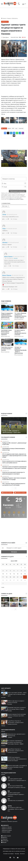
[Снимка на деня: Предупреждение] (14, 604)
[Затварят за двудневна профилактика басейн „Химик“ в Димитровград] (21, 342)
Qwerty (10, 805)
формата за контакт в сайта (16, 199)
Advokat (16, 258)
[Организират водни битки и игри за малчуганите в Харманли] (7, 325)
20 (14, 577)
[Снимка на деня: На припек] (14, 599)
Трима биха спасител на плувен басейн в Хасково (7, 349)
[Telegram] (20, 133)
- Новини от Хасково (6, 827)
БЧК (13, 128)
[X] (8, 133)
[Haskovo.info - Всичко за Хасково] (10, 4)
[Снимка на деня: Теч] (5, 599)
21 (17, 577)
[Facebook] (5, 133)
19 (10, 577)
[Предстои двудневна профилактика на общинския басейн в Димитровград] (7, 308)
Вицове (4, 842)
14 (17, 573)
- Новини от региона (6, 828)
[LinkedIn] (11, 133)
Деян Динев (6, 37)
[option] (14, 158)
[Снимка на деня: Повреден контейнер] (23, 599)
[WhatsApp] (17, 133)
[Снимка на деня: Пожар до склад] (23, 604)
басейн (9, 128)
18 (6, 577)
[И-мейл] (14, 135)
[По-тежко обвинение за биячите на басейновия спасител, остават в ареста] (21, 308)
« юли (2, 587)
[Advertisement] (14, 372)
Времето (4, 837)
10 (3, 573)
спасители (21, 128)
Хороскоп (4, 839)
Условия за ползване (8, 853)
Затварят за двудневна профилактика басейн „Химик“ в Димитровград (20, 350)
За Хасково (5, 840)
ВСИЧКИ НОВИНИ (8, 492)
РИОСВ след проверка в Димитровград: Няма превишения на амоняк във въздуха (17, 759)
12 (10, 573)
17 (3, 577)
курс (16, 128)
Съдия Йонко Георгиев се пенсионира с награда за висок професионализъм (15, 722)
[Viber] (23, 133)
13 (14, 573)
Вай (9, 777)
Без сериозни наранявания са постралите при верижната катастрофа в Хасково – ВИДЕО (15, 742)
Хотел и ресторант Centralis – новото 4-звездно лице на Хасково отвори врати (17, 694)
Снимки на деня (6, 835)
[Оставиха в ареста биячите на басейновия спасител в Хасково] (21, 325)
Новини (9, 18)
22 (21, 577)
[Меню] (2, 4)
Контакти (22, 853)
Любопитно (15, 18)
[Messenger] (14, 133)
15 (21, 573)
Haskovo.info (14, 848)
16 (25, 573)
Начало (4, 18)
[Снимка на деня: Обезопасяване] (5, 604)
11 (6, 573)
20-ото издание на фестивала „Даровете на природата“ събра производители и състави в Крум (14, 160)
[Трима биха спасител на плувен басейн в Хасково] (7, 342)
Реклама (17, 853)
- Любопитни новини (6, 830)
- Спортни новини (5, 831)
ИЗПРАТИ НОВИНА (21, 492)
